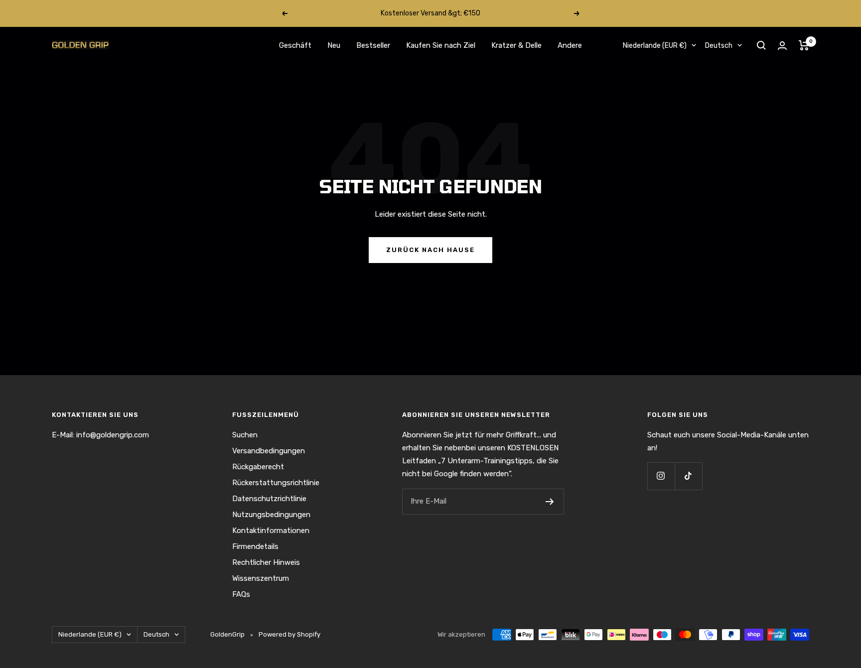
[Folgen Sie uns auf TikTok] (688, 476)
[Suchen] (761, 45)
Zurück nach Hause (430, 250)
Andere (570, 45)
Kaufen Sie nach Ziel (440, 45)
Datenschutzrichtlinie (269, 498)
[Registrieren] (550, 501)
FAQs (241, 594)
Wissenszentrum (260, 578)
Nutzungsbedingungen (271, 514)
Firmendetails (255, 546)
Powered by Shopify (289, 634)
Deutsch (718, 45)
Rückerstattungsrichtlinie (275, 482)
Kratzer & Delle (516, 45)
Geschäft (295, 45)
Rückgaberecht (258, 466)
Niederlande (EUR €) (655, 45)
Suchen (245, 434)
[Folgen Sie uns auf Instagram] (661, 476)
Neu (333, 45)
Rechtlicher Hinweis (266, 562)
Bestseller (373, 45)
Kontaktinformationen (270, 530)
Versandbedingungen (268, 450)
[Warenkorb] (804, 45)
